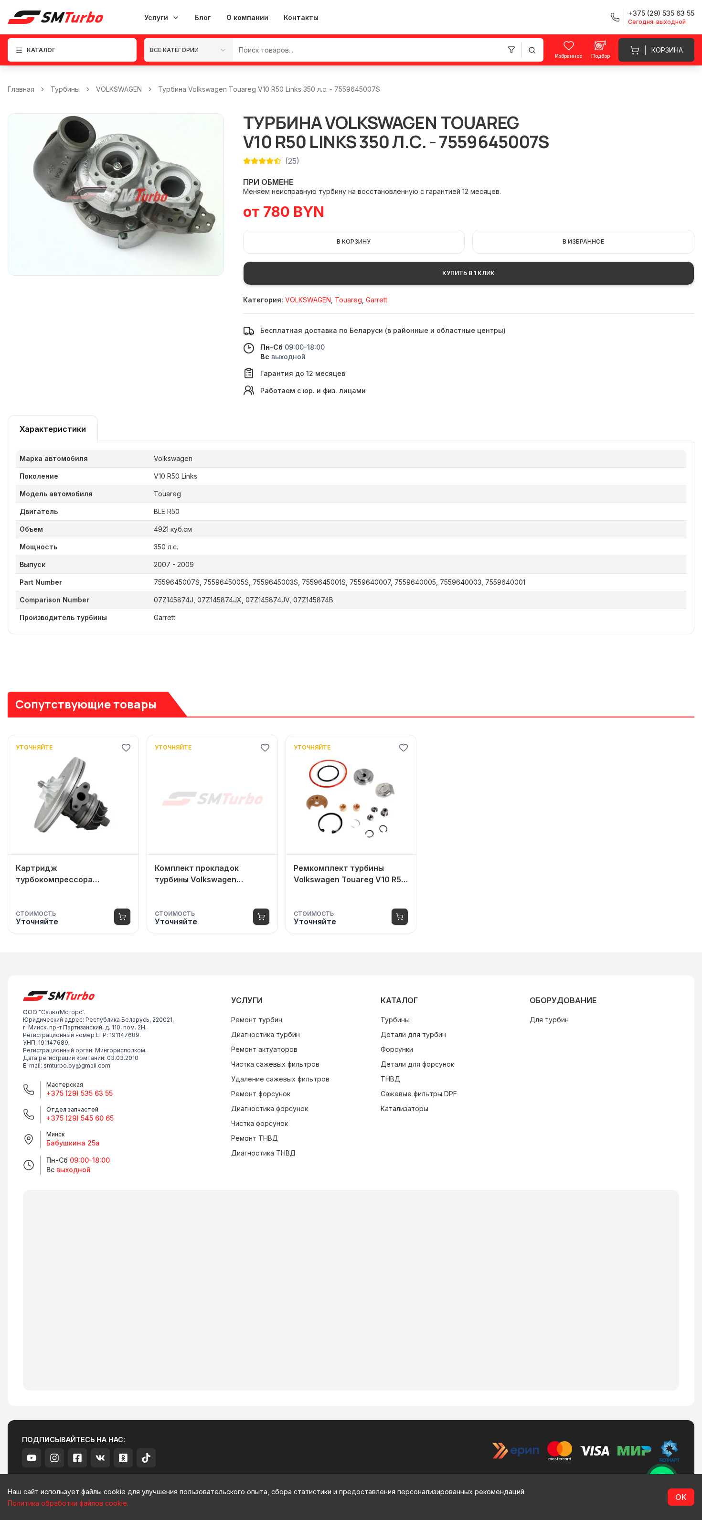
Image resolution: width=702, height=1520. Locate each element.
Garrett (376, 300)
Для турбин (549, 1020)
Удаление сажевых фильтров (280, 1079)
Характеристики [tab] (53, 429)
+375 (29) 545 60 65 (80, 1118)
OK (681, 1497)
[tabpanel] (351, 538)
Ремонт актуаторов (264, 1049)
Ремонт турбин (256, 1020)
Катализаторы (404, 1108)
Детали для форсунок (417, 1064)
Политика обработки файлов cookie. (68, 1503)
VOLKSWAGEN (119, 89)
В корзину (354, 241)
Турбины (65, 89)
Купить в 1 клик (468, 273)
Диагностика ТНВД (263, 1153)
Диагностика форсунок (269, 1108)
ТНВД (390, 1079)
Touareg (348, 300)
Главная (21, 89)
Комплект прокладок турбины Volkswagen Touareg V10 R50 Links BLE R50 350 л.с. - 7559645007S (209, 874)
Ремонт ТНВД (254, 1138)
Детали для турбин (413, 1034)
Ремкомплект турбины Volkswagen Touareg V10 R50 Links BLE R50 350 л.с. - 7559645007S (350, 874)
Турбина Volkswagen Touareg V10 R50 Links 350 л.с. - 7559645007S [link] (269, 89)
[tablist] (53, 428)
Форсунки (397, 1049)
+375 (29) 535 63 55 (79, 1093)
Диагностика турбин (265, 1034)
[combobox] (188, 50)
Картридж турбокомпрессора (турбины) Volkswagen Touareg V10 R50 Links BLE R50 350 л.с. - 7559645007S (70, 874)
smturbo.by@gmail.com (76, 1065)
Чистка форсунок (259, 1123)
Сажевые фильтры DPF (419, 1094)
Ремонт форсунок (260, 1094)
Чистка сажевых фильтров (275, 1064)
